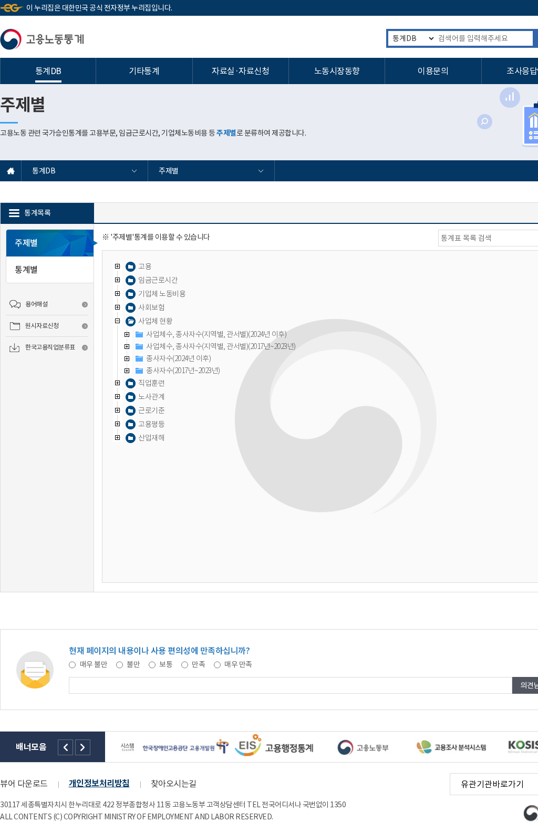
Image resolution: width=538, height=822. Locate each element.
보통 (166, 664)
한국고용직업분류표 (50, 347)
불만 (133, 664)
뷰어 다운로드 (24, 783)
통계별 (26, 269)
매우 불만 (93, 664)
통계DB (44, 171)
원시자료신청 (41, 326)
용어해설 (36, 304)
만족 (198, 664)
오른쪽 (82, 747)
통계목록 (37, 213)
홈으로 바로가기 (11, 170)
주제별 (169, 171)
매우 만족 (237, 664)
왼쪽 (65, 747)
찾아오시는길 (173, 783)
